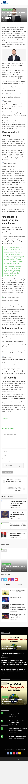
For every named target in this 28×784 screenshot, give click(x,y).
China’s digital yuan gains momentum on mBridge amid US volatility (13, 567)
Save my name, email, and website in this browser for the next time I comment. (14, 462)
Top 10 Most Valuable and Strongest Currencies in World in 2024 (17, 591)
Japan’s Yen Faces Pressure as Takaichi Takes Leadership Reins (17, 721)
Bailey (12, 507)
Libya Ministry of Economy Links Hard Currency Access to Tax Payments (17, 514)
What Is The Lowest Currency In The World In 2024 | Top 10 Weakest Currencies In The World (17, 616)
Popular (8, 584)
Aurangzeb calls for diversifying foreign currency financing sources (18, 525)
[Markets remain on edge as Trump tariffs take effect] (4, 715)
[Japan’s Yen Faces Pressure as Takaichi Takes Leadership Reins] (4, 722)
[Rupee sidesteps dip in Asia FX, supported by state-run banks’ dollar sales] (4, 730)
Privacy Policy (10, 749)
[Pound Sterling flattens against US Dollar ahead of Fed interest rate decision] (4, 738)
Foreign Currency (7, 9)
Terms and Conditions (20, 749)
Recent (21, 584)
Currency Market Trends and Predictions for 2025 (16, 598)
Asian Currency (6, 564)
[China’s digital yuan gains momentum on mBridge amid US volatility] (14, 560)
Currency (4, 697)
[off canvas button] (25, 2)
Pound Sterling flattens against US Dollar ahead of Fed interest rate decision (17, 737)
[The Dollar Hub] (4, 2)
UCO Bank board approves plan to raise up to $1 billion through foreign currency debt (18, 503)
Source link (5, 418)
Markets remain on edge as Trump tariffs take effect (17, 713)
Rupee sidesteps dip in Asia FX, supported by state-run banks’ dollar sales (18, 729)
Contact (5, 749)
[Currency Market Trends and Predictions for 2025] (5, 599)
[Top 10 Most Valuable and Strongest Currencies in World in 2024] (5, 592)
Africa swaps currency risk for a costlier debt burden (17, 534)
